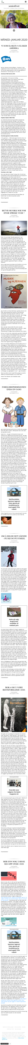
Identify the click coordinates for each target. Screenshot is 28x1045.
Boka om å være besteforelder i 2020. (14, 688)
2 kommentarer (14, 540)
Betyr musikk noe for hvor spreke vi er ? (14, 211)
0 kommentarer (14, 50)
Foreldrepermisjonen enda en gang (14, 388)
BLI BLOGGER (18, 1029)
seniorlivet (14, 6)
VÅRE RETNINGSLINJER (8, 1027)
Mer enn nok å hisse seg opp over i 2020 (14, 862)
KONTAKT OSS (10, 1029)
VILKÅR (23, 1027)
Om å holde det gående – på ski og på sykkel (14, 537)
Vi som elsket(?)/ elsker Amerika (14, 47)
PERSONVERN (18, 1027)
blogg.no (4, 1038)
